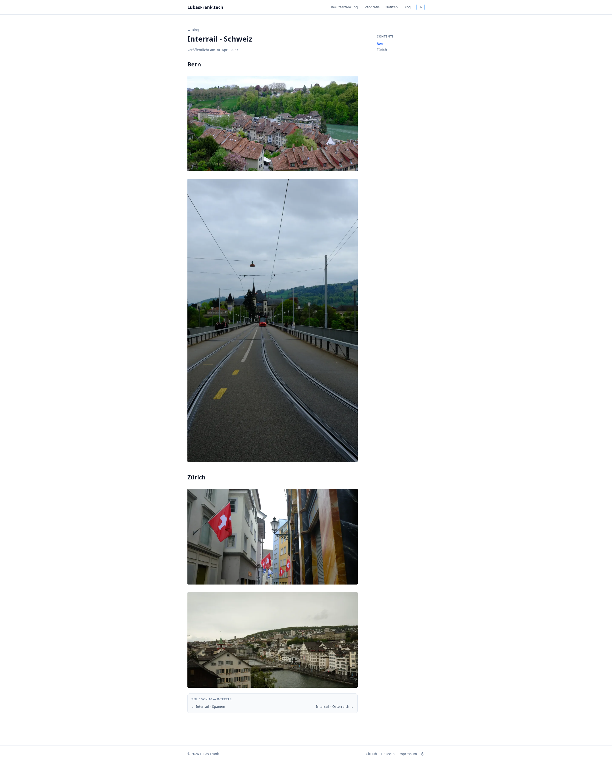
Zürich (382, 49)
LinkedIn (388, 753)
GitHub (371, 753)
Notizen (391, 7)
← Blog (193, 29)
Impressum (408, 753)
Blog (407, 7)
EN (420, 7)
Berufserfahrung (344, 7)
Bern (380, 43)
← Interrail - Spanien (208, 706)
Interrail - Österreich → (335, 706)
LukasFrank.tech (205, 7)
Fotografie (372, 7)
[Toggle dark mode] (423, 754)
